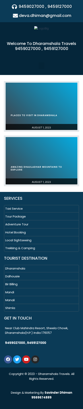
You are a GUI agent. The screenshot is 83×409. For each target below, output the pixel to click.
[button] (41, 65)
